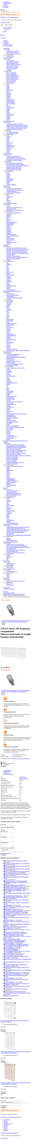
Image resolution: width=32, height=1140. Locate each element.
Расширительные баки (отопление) (15, 444)
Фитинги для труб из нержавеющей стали (17, 257)
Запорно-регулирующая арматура (12, 291)
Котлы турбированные (12, 75)
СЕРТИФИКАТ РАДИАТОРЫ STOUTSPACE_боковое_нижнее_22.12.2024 (14, 910)
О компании (7, 1)
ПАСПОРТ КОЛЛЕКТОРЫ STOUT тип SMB (15, 860)
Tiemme (8, 280)
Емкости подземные (12, 461)
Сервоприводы (10, 296)
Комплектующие (8, 351)
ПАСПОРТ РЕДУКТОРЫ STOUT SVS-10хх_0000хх (17, 970)
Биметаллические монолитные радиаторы (17, 126)
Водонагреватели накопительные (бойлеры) (18, 165)
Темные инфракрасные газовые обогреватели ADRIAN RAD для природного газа (18, 527)
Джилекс (9, 521)
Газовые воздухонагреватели (11, 541)
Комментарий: (4, 842)
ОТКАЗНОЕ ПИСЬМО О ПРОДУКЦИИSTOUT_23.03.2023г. (14, 954)
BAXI (8, 84)
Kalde (8, 265)
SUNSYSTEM (10, 179)
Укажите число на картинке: (8, 848)
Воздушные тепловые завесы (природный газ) (18, 547)
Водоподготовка (11, 362)
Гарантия (6, 1125)
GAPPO (9, 380)
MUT (8, 316)
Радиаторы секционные (13, 132)
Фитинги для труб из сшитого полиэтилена (18, 249)
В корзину (3, 766)
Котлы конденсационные (13, 76)
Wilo (8, 517)
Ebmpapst (9, 539)
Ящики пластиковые (12, 459)
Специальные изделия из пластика (15, 462)
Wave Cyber (9, 411)
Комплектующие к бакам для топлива (16, 452)
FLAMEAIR (10, 90)
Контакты (6, 7)
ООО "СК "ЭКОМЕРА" (13, 426)
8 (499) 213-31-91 (5, 17)
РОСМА (9, 346)
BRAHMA (9, 556)
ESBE (8, 88)
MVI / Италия (10, 319)
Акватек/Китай (10, 334)
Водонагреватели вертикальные (15, 163)
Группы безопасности (12, 355)
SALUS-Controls (11, 102)
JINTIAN (9, 217)
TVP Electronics (10, 107)
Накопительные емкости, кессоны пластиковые (19, 455)
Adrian (8, 369)
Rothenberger (10, 225)
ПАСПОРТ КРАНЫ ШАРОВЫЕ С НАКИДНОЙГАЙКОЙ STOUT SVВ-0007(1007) (16, 973)
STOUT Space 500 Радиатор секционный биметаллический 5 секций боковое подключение (16, 1083)
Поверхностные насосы (13, 490)
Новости (6, 1127)
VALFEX (9, 149)
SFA (8, 506)
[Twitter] (3, 667)
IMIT (8, 91)
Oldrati (8, 469)
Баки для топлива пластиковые (14, 451)
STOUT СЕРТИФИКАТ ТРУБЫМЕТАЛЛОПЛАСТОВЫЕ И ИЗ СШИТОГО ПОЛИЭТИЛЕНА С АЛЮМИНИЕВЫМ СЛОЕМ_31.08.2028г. (15, 941)
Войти (5, 31)
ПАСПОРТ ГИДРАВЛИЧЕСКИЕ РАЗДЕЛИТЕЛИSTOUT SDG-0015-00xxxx (16, 872)
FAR (8, 307)
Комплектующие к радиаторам (14, 129)
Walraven (9, 233)
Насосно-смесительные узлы (14, 494)
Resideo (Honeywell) (12, 323)
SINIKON (9, 227)
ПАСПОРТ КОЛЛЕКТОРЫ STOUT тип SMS (15, 989)
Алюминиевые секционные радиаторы (16, 128)
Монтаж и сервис (8, 1123)
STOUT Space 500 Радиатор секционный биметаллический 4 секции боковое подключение (16, 1052)
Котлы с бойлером (11, 72)
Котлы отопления (8, 57)
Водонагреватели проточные (14, 167)
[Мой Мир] (6, 667)
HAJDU (9, 175)
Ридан (8, 152)
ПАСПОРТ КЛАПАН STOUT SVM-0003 (14, 929)
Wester (8, 111)
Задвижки (9, 299)
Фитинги (6, 245)
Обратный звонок (5, 22)
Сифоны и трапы (11, 563)
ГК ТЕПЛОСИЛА (11, 339)
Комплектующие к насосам (13, 493)
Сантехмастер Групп (12, 242)
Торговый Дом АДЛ (12, 349)
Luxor (8, 140)
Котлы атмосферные (12, 74)
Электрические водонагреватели (15, 157)
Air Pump (9, 370)
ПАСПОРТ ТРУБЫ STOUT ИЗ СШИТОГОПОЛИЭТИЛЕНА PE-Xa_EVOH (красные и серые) (17, 992)
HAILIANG (10, 214)
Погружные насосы (12, 492)
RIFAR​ (8, 144)
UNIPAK (9, 230)
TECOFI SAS (10, 327)
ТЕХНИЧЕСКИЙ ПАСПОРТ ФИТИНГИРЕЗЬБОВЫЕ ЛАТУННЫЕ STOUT (14, 885)
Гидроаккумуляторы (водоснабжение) (16, 446)
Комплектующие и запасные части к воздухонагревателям (16, 550)
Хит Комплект (10, 438)
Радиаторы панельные (12, 133)
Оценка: (3, 830)
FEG (8, 195)
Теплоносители (10, 359)
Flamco (8, 308)
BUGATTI (9, 303)
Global (8, 137)
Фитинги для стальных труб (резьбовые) (17, 252)
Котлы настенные (11, 82)
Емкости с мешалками (12, 463)
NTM (8, 270)
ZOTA (8, 113)
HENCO (9, 215)
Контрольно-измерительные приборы (16, 357)
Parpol (8, 176)
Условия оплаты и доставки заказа (21, 758)
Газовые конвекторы (12, 191)
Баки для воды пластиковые (14, 448)
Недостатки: (4, 837)
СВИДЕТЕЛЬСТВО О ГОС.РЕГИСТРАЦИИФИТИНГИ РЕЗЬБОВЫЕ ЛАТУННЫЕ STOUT (16, 881)
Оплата (5, 4)
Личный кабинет (8, 27)
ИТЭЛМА (9, 423)
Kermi (8, 138)
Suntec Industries (11, 510)
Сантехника (7, 560)
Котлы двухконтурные (12, 79)
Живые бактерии (11, 482)
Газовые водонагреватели (13, 156)
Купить (3, 624)
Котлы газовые (10, 60)
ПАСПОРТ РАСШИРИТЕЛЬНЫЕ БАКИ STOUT (16, 967)
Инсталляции (10, 564)
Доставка (6, 6)
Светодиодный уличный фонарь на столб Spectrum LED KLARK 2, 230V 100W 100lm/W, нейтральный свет (15, 621)
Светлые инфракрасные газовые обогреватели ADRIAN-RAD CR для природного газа (18, 530)
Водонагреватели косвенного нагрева (16, 159)
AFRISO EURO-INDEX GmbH (14, 466)
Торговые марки (8, 3)
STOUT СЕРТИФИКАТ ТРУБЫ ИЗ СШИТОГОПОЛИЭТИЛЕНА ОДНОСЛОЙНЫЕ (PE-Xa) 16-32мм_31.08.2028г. (16, 946)
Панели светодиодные (12, 52)
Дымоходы (9, 70)
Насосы (5, 488)
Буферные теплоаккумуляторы (14, 160)
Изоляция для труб (11, 208)
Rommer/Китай (10, 99)
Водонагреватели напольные (14, 169)
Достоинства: (4, 831)
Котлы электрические (12, 63)
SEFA (8, 471)
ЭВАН (8, 119)
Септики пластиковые (12, 457)
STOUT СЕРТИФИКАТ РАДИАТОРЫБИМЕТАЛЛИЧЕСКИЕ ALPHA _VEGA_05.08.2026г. (17, 935)
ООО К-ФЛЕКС (11, 239)
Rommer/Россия (10, 101)
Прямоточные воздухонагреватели (15, 544)
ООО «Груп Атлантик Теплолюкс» (15, 427)
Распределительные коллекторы (15, 363)
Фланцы (9, 260)
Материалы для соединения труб (15, 210)
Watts (8, 110)
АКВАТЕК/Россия (11, 234)
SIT (7, 105)
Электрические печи (12, 571)
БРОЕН (8, 338)
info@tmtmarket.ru (14, 17)
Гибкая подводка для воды (13, 361)
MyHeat (8, 95)
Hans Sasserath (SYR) (12, 382)
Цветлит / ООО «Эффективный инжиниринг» (18, 350)
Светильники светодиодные (14, 53)
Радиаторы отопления (9, 121)
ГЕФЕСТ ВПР (10, 114)
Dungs (8, 87)
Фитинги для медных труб (13, 256)
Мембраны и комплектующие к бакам (16, 447)
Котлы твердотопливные (13, 61)
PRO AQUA (10, 219)
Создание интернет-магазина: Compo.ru (11, 1117)
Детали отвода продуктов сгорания (15, 552)
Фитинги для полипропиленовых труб (16, 248)
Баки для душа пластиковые (14, 454)
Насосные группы (11, 496)
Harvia (8, 574)
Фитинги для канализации (13, 258)
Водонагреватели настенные (14, 168)
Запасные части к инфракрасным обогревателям (19, 535)
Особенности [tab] (7, 771)
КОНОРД (9, 115)
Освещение (6, 48)
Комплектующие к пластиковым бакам (16, 450)
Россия (8, 288)
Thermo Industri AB (11, 404)
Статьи (5, 1129)
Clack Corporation (11, 376)
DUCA (8, 498)
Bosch (8, 86)
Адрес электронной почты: (7, 827)
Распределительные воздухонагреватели (17, 546)
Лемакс (8, 117)
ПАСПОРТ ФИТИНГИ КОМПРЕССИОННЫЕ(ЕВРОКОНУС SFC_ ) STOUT (16, 912)
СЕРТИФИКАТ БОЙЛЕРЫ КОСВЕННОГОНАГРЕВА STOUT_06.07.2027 (15, 933)
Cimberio (9, 304)
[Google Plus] (9, 667)
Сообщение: (4, 1105)
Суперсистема (10, 435)
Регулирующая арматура (13, 295)
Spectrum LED (10, 56)
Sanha (8, 226)
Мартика (9, 483)
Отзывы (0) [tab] (6, 773)
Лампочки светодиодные (13, 51)
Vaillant (8, 109)
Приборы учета (10, 358)
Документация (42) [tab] (8, 774)
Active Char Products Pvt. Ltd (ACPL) (16, 368)
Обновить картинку (6, 853)
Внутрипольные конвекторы (14, 188)
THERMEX (9, 180)
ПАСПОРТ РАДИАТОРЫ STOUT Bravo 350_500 (16, 986)
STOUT (8, 106)
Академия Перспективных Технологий (16, 413)
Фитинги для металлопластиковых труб (17, 250)
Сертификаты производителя (11, 995)
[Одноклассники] (5, 667)
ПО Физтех (9, 430)
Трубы (8, 206)
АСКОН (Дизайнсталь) (12, 417)
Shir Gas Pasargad (11, 103)
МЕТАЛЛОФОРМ (11, 485)
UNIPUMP (9, 513)
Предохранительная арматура (14, 354)
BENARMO (10, 301)
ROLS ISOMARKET (12, 222)
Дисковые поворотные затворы (14, 297)
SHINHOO (9, 508)
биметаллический (23, 778)
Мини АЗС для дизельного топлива (16, 581)
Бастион (9, 337)
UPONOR (9, 231)
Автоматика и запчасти (12, 67)
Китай (8, 237)
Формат (8, 243)
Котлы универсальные (12, 66)
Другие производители (12, 235)
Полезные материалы (9, 589)
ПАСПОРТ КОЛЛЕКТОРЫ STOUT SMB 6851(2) (16, 900)
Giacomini (9, 310)
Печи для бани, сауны (9, 568)
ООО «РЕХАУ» (11, 238)
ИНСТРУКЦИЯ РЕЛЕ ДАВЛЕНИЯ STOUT (15, 890)
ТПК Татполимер (11, 289)
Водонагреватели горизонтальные (15, 164)
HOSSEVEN (10, 196)
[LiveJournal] (8, 667)
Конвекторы (7, 186)
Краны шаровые (11, 293)
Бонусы (5, 1126)
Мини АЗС (6, 578)
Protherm (9, 97)
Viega (8, 283)
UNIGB (8, 474)
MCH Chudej (10, 567)
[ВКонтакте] (1, 667)
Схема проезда (4, 1138)
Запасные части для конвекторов (15, 190)
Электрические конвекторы (14, 192)
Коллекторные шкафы (12, 365)
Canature (9, 374)
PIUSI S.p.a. (10, 583)
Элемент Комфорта (11, 184)
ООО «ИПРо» (10, 428)
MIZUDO (9, 94)
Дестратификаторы (11, 548)
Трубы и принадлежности (10, 203)
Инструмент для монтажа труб (14, 207)
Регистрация (7, 29)
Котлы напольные (11, 80)
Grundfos (9, 501)
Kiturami (9, 92)
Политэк (9, 241)
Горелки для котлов (11, 68)
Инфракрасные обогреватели (11, 524)
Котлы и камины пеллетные (14, 64)
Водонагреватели (8, 153)
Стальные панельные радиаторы (15, 123)
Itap (7, 262)
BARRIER (9, 372)
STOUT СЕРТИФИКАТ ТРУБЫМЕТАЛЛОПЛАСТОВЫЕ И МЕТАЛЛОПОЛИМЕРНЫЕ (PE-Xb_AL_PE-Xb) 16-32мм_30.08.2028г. (17, 950)
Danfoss (8, 136)
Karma (8, 198)
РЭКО (8, 118)
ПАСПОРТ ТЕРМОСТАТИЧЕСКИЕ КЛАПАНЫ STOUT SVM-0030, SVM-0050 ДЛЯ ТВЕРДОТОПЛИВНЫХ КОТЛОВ (17, 923)
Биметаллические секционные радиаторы (17, 125)
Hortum (8, 384)
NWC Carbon (10, 390)
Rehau (8, 98)
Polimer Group (10, 470)
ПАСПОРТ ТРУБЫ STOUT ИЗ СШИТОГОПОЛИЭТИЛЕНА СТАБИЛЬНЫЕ (15, 888)
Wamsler (9, 202)
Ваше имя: (3, 824)
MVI (8, 141)
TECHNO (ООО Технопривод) (14, 401)
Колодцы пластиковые (12, 458)
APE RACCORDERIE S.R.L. (14, 212)
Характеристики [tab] (8, 770)
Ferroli (8, 173)
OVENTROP (10, 142)
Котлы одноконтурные (12, 78)
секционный (22, 777)
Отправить (3, 854)
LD (7, 266)
